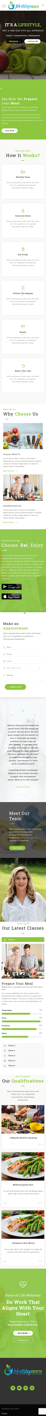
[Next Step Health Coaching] (23, 5)
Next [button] (34, 715)
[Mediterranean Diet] (23, 1166)
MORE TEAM (17, 848)
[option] (23, 727)
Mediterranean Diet (23, 1185)
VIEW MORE (9, 131)
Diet (5, 1203)
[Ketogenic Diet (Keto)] (23, 1225)
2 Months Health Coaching (23, 1138)
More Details (8, 471)
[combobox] (23, 668)
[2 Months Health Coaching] (23, 1119)
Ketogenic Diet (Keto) (23, 1243)
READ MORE (23, 1333)
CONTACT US (23, 1340)
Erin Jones (23, 742)
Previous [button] (11, 715)
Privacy (4, 1414)
